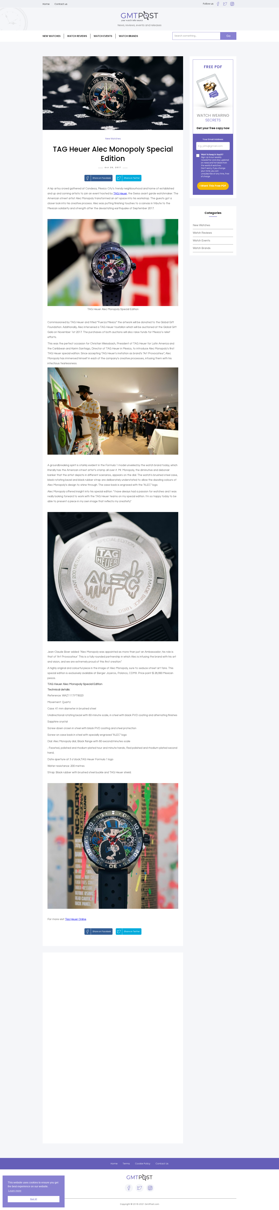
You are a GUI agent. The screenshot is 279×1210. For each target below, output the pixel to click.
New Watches (201, 225)
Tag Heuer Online (75, 919)
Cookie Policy (142, 1163)
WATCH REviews (77, 36)
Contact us (60, 4)
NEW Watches (52, 36)
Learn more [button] (14, 1190)
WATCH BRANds (128, 36)
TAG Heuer (120, 193)
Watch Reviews (202, 232)
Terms (126, 1163)
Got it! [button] (33, 1199)
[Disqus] (112, 1002)
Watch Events (103, 36)
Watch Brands (202, 248)
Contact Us (161, 1163)
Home (46, 4)
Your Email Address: (213, 139)
